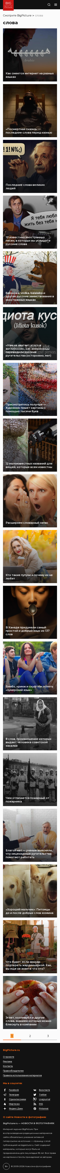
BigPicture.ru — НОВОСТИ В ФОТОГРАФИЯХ (28, 1123)
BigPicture (24, 15)
